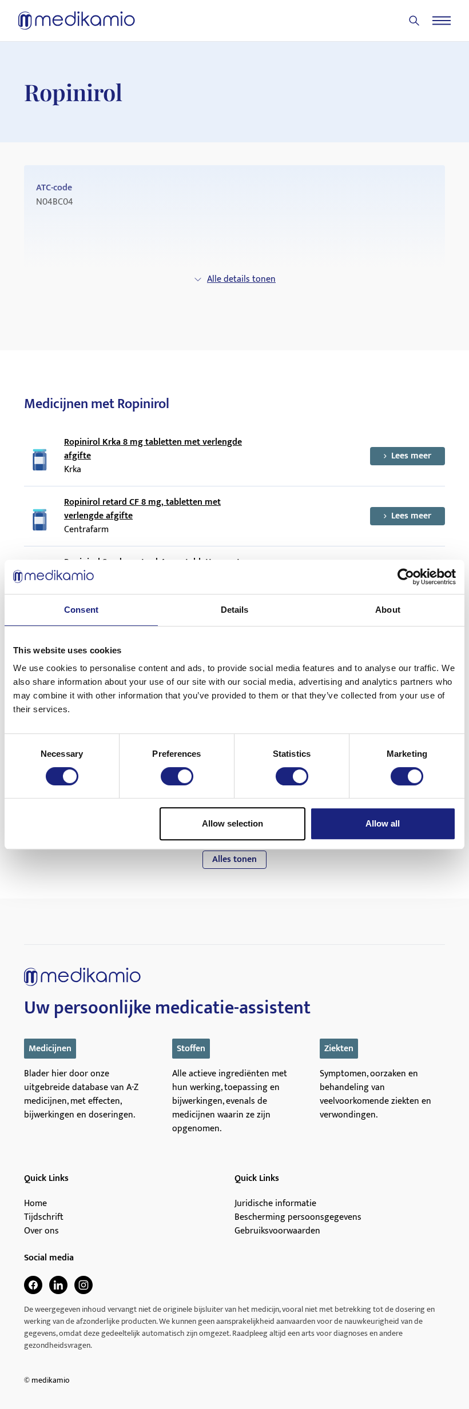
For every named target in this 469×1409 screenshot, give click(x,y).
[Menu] (441, 20)
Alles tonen (234, 859)
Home (35, 1204)
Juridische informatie (275, 1204)
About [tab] (387, 609)
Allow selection (232, 823)
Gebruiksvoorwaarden (277, 1231)
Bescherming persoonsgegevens (297, 1217)
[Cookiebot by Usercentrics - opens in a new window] (406, 576)
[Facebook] (33, 1285)
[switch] (177, 776)
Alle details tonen (241, 279)
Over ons (41, 1231)
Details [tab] (235, 609)
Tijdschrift (43, 1217)
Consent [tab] (81, 609)
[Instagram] (83, 1285)
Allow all (382, 823)
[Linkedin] (58, 1285)
